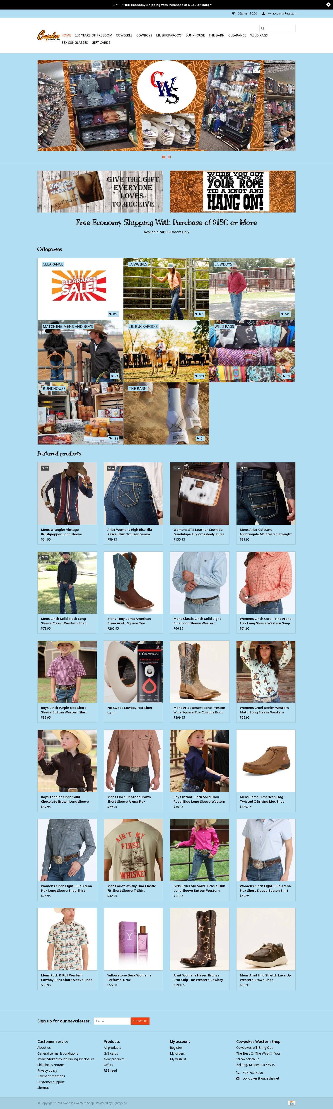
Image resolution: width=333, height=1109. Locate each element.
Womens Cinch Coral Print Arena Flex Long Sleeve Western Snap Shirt (266, 621)
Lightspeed (119, 1103)
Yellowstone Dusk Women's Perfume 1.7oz (129, 977)
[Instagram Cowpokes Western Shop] (292, 1021)
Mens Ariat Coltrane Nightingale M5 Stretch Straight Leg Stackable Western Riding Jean (266, 531)
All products (112, 1047)
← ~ (115, 5)
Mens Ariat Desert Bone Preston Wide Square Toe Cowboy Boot (199, 710)
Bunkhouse (195, 35)
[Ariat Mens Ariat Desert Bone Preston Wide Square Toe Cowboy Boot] (199, 671)
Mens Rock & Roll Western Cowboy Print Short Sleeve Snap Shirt (66, 977)
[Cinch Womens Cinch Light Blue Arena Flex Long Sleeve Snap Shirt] (67, 850)
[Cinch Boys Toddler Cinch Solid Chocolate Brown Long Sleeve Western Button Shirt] (67, 761)
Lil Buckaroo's (169, 35)
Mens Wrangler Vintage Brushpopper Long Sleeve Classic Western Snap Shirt (62, 531)
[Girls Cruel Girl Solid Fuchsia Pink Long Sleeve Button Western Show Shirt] (199, 850)
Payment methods (51, 1076)
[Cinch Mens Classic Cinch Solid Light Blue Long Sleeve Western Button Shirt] (199, 582)
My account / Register (281, 13)
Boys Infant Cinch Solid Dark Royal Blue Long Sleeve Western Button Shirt (199, 799)
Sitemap (43, 1087)
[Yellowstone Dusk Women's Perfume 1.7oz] (133, 939)
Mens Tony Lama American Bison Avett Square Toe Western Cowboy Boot (129, 621)
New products (114, 1059)
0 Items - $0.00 (247, 13)
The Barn (216, 35)
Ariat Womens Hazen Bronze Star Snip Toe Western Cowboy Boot (198, 977)
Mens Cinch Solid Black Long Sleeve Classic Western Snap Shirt (64, 621)
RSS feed (110, 1070)
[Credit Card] (291, 1103)
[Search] (262, 28)
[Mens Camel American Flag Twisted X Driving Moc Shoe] (266, 761)
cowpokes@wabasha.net (261, 1078)
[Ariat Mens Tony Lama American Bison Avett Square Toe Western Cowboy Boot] (133, 582)
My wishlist (178, 1059)
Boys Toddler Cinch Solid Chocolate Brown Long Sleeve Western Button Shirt (65, 799)
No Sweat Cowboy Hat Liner (129, 708)
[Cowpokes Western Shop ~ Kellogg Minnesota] (48, 35)
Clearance (237, 35)
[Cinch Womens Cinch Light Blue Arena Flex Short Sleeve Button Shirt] (266, 850)
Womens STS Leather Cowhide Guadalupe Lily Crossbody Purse (199, 531)
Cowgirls (124, 35)
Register (176, 1047)
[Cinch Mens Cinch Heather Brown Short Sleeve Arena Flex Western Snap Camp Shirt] (133, 761)
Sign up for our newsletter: (63, 1021)
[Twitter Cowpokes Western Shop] (283, 1021)
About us (44, 1047)
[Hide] (328, 4)
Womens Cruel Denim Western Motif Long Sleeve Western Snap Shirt (264, 710)
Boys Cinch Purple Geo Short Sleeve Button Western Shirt (64, 710)
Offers (108, 1065)
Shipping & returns (51, 1065)
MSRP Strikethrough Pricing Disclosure (65, 1059)
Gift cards (101, 42)
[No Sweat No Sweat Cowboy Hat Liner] (133, 671)
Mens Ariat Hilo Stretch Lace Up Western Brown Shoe (265, 977)
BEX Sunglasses (74, 42)
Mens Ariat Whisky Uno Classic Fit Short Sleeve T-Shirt (131, 888)
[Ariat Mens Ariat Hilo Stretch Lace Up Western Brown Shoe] (266, 939)
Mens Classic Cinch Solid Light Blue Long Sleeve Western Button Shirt (197, 621)
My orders (177, 1053)
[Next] (287, 107)
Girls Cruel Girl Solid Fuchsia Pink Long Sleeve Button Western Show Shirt (199, 888)
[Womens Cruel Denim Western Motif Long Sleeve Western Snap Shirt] (266, 671)
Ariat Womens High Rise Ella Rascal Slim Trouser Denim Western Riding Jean (129, 531)
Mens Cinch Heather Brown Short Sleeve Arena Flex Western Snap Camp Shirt (129, 799)
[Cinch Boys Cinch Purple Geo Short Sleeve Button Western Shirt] (67, 671)
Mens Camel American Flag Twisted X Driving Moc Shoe (262, 799)
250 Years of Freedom (93, 35)
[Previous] (46, 107)
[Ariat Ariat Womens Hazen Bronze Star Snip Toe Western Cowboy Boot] (199, 939)
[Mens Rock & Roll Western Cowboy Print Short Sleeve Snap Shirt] (67, 939)
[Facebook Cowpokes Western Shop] (275, 1021)
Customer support (51, 1082)
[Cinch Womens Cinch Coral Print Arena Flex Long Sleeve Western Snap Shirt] (266, 582)
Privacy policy (47, 1070)
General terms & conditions (57, 1053)
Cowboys (144, 35)
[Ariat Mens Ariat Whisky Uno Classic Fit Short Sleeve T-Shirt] (133, 850)
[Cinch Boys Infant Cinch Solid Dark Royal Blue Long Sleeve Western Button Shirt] (199, 761)
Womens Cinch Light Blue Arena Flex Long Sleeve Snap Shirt (66, 888)
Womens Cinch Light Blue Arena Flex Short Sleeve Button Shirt (265, 888)
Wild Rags (259, 35)
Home (66, 35)
